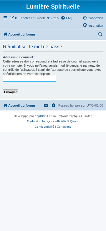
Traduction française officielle (46, 121)
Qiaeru (74, 121)
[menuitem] (34, 18)
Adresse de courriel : (19, 57)
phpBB (39, 116)
